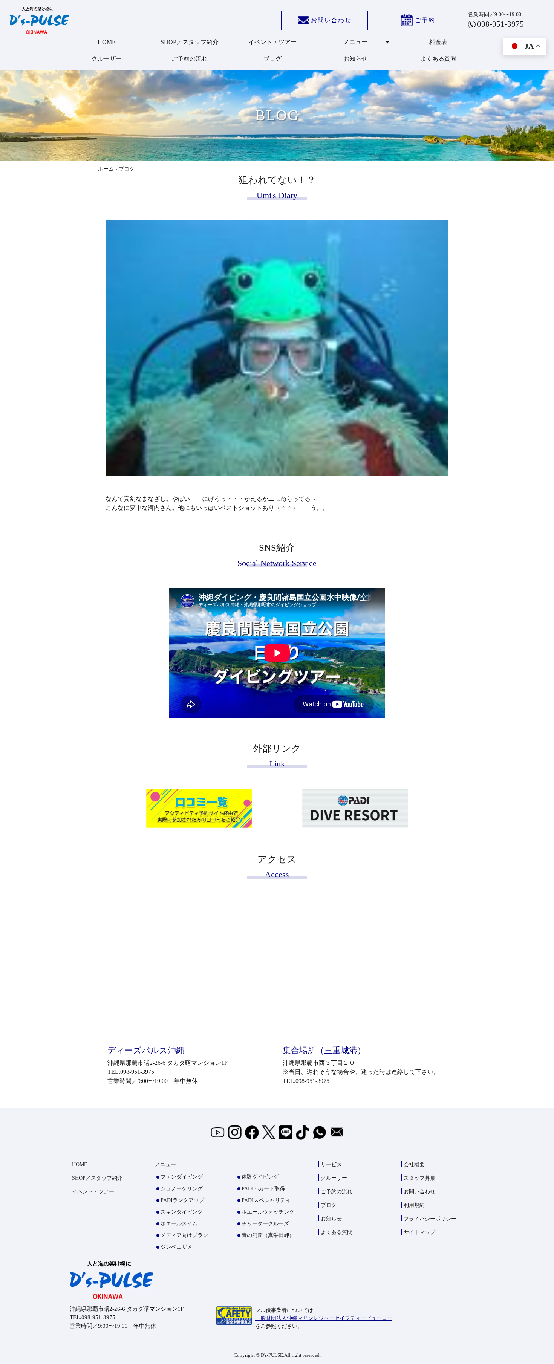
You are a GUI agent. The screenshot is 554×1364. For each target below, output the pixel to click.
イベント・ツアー (272, 42)
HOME (107, 42)
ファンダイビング (182, 1177)
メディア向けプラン (184, 1235)
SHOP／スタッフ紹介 (190, 42)
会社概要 (414, 1164)
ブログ (272, 58)
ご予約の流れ (189, 58)
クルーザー (107, 58)
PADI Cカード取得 (263, 1188)
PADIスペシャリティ (266, 1200)
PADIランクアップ (182, 1200)
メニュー (355, 42)
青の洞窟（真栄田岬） (268, 1235)
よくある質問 (438, 58)
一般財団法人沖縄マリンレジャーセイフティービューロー (323, 1318)
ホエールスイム (179, 1223)
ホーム (106, 169)
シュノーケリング (182, 1188)
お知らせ (355, 58)
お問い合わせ (331, 20)
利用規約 (414, 1205)
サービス (331, 1164)
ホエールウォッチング (268, 1212)
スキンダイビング (182, 1212)
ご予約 (425, 20)
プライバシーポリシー (430, 1219)
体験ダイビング (260, 1177)
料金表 (438, 42)
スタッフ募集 (419, 1178)
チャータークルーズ (265, 1223)
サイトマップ (419, 1232)
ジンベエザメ (176, 1247)
